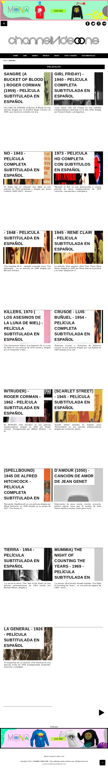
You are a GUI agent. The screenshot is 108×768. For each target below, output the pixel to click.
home (15, 56)
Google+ (99, 24)
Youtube (104, 24)
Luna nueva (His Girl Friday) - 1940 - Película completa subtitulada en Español (72, 82)
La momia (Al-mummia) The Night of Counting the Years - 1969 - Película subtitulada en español (72, 563)
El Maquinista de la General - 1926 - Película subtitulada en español (23, 634)
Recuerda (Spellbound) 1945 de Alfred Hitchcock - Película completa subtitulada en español (22, 484)
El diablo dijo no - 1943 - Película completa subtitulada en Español (22, 162)
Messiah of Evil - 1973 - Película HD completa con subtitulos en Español (73, 159)
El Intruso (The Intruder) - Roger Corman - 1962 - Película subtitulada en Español (22, 399)
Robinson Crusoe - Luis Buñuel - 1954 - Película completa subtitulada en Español (72, 323)
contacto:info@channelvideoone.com (54, 764)
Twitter (93, 24)
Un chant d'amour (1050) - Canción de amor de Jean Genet (74, 473)
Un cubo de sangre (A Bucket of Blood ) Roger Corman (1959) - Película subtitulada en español (23, 85)
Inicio (5, 60)
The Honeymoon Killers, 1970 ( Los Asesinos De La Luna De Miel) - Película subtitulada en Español (23, 323)
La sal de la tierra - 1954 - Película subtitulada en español (22, 555)
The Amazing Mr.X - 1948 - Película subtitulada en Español (23, 235)
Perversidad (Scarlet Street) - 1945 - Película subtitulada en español (73, 396)
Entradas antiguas (101, 712)
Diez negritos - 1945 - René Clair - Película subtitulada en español (73, 238)
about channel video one (54, 756)
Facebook (87, 24)
